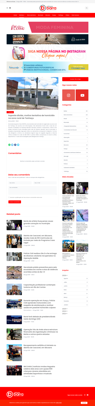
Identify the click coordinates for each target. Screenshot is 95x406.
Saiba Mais (59, 402)
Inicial (15, 15)
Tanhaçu (60, 15)
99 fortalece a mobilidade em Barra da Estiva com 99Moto (68, 256)
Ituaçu (54, 15)
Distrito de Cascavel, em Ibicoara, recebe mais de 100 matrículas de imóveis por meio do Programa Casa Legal (39, 239)
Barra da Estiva (31, 15)
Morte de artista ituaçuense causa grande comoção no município (38, 222)
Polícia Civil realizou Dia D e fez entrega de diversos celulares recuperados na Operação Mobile (40, 255)
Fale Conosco (75, 15)
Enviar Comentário (15, 202)
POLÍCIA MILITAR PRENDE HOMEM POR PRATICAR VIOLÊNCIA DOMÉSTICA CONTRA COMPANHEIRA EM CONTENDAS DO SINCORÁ (82, 227)
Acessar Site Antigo (75, 79)
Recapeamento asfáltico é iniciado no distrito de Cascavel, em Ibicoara (40, 346)
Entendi (84, 403)
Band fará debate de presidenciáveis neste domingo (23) (39, 317)
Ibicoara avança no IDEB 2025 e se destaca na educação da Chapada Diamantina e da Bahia (81, 258)
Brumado (40, 15)
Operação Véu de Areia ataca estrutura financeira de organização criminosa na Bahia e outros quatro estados (41, 331)
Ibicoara (47, 15)
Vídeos (67, 15)
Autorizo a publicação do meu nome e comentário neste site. (26, 197)
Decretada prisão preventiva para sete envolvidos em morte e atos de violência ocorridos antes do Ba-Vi (41, 269)
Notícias (21, 15)
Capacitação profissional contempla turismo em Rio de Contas (39, 286)
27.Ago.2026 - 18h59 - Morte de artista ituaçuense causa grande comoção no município (37, 1)
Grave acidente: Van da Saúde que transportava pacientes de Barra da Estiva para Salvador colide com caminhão (68, 200)
